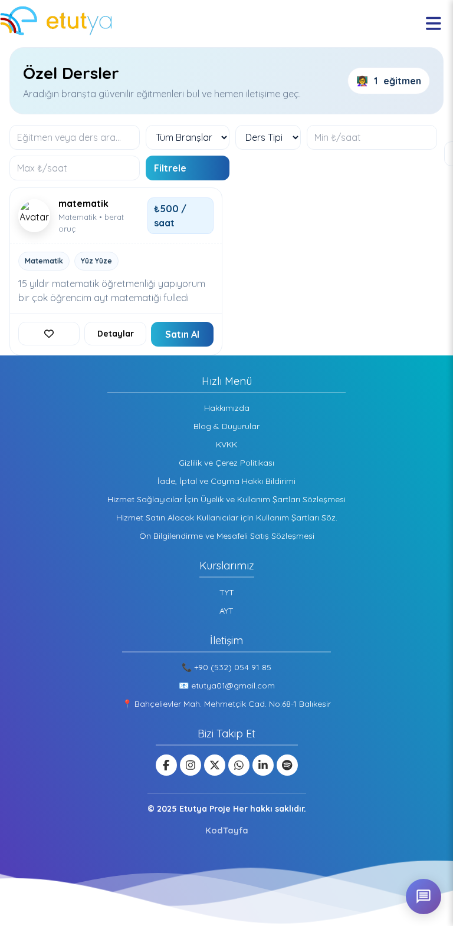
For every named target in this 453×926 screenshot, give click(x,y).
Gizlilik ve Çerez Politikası (226, 462)
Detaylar (115, 333)
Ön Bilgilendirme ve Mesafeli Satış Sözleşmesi (226, 535)
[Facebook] (166, 765)
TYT (226, 592)
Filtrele (170, 168)
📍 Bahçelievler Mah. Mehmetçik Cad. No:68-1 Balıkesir (226, 703)
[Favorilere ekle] (49, 333)
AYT (226, 610)
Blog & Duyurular (226, 426)
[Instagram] (190, 765)
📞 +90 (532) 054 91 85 (226, 667)
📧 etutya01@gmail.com (227, 685)
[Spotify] (287, 765)
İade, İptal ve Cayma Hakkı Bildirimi (226, 481)
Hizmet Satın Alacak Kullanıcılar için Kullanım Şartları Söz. (226, 517)
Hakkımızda (227, 408)
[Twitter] (214, 765)
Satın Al (182, 334)
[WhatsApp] (239, 765)
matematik (83, 203)
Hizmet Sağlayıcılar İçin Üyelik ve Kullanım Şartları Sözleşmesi (226, 499)
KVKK (226, 444)
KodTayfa (226, 830)
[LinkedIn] (263, 765)
